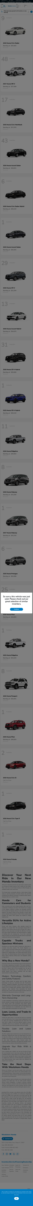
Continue (16, 609)
